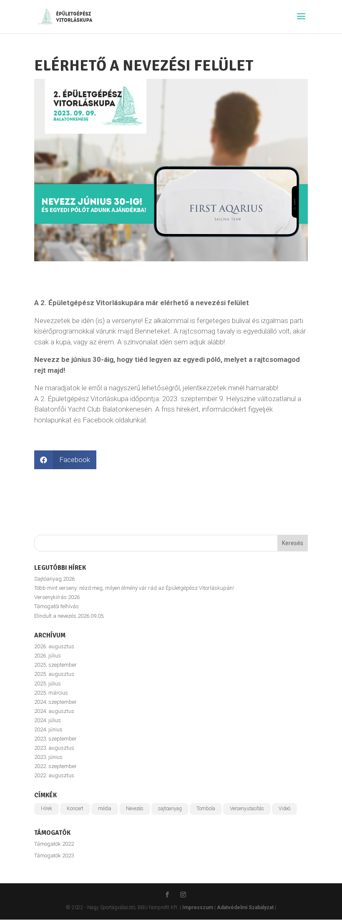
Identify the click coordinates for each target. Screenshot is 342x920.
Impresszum (197, 907)
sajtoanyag (170, 808)
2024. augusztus (54, 711)
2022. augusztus (54, 775)
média (104, 808)
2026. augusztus (54, 646)
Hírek (46, 808)
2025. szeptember (55, 665)
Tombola (205, 808)
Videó (284, 808)
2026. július (47, 655)
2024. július (47, 720)
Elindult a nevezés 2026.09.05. (69, 616)
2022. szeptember (55, 766)
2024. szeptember (55, 702)
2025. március (51, 693)
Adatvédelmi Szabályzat (245, 907)
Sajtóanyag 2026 (54, 579)
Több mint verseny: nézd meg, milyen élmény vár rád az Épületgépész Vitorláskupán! (134, 588)
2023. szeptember (55, 738)
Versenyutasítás (247, 808)
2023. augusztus (54, 748)
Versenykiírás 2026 (57, 597)
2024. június (48, 729)
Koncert (75, 808)
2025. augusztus (54, 674)
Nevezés (134, 808)
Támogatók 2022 (54, 844)
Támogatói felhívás (56, 606)
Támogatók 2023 (54, 855)
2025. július (47, 683)
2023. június (48, 757)
